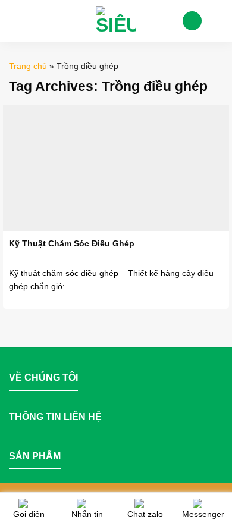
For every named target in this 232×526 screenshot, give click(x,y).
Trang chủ (28, 66)
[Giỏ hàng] (217, 21)
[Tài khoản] (192, 21)
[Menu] (16, 20)
